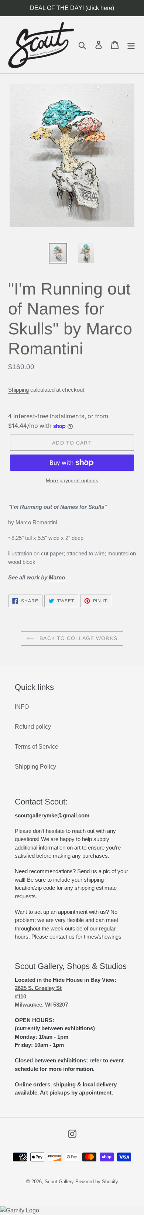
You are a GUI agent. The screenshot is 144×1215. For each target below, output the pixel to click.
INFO (22, 707)
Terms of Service (36, 746)
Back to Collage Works (77, 638)
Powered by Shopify (96, 1181)
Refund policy (33, 727)
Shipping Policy (35, 766)
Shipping (18, 390)
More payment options (72, 480)
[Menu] (131, 45)
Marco (57, 577)
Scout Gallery (59, 1181)
